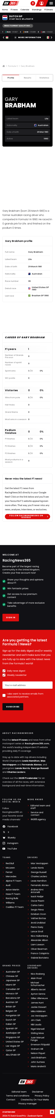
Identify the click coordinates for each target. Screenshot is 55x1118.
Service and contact (37, 813)
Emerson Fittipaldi (40, 1044)
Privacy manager (27, 1103)
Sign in (10, 617)
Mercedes (11, 876)
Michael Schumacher (38, 984)
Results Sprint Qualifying (17, 26)
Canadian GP (13, 989)
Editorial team (19, 1091)
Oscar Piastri (37, 901)
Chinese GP (12, 976)
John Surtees (38, 1062)
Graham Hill (37, 1049)
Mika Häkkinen (38, 1011)
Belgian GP (11, 1011)
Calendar (24, 9)
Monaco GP (12, 993)
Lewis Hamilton (31, 760)
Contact (10, 1099)
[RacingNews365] (10, 3)
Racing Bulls (12, 898)
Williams (10, 902)
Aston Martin (12, 889)
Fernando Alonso (32, 764)
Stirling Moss (37, 1033)
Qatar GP (11, 1050)
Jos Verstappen (39, 1016)
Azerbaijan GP (13, 1033)
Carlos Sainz (37, 905)
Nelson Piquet (38, 1053)
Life (46, 118)
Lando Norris (22, 768)
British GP (11, 1006)
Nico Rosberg (38, 974)
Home (5, 9)
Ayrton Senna (38, 994)
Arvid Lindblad (38, 923)
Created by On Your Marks (35, 1099)
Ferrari (9, 872)
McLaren (10, 868)
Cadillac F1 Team (15, 907)
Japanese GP (13, 980)
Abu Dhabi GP (13, 1055)
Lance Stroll (37, 931)
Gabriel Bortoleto (40, 958)
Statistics (44, 77)
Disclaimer (37, 1091)
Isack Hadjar (37, 896)
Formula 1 (13, 66)
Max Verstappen (39, 863)
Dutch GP (11, 1020)
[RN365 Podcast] (32, 3)
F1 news (14, 9)
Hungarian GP (13, 1015)
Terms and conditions (17, 1095)
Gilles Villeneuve (39, 998)
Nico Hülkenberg (39, 936)
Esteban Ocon (38, 914)
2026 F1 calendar (28, 778)
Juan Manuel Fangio (37, 1039)
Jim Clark (36, 1020)
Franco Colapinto (40, 953)
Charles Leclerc (16, 772)
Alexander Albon (39, 940)
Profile (10, 77)
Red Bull (10, 863)
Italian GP (11, 1024)
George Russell (39, 768)
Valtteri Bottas (38, 918)
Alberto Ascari (38, 989)
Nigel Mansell (37, 1029)
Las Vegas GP (13, 1046)
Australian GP (13, 972)
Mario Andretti (38, 1066)
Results (27, 77)
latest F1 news (20, 739)
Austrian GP (12, 1002)
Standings (37, 9)
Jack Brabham (38, 1057)
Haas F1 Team (13, 894)
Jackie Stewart (38, 1007)
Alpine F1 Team (14, 881)
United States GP (15, 1041)
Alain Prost (36, 978)
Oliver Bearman (39, 949)
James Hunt (37, 1002)
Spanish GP (12, 1028)
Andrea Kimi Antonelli (37, 891)
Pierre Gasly (37, 927)
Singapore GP (13, 1037)
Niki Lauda (36, 1024)
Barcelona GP (13, 998)
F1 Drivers (48, 9)
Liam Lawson (37, 944)
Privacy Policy (42, 1095)
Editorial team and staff (40, 807)
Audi (8, 885)
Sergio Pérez (37, 909)
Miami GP (11, 985)
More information (29, 37)
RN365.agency (38, 819)
